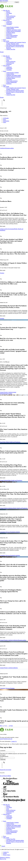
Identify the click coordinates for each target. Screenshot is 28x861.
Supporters (9, 18)
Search (17, 2)
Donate (2, 52)
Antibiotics (2, 148)
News (4, 39)
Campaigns (9, 21)
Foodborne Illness (10, 32)
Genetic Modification (11, 36)
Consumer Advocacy (5, 532)
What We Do (6, 20)
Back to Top (3, 859)
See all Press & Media (5, 775)
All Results (6, 118)
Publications (9, 23)
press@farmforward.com (6, 738)
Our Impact (9, 13)
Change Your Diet (10, 49)
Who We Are (6, 10)
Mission (8, 11)
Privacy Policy (6, 855)
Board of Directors (10, 16)
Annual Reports (10, 17)
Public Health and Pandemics (13, 442)
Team (7, 14)
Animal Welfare (10, 28)
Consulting (9, 24)
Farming (2, 273)
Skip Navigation (4, 0)
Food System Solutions (12, 35)
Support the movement (5, 769)
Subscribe (3, 759)
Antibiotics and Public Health (13, 30)
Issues (4, 25)
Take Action (6, 41)
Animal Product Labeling (12, 27)
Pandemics (9, 38)
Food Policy (9, 34)
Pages (4, 122)
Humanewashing (9, 148)
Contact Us (14, 741)
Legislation (17, 532)
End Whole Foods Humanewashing (15, 45)
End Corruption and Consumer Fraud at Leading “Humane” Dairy (16, 43)
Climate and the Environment (13, 31)
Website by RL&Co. (5, 857)
